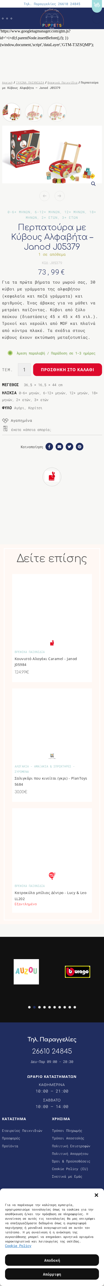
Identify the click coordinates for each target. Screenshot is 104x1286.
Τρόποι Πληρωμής (67, 1130)
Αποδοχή (52, 1260)
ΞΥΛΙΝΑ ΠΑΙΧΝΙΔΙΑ (30, 82)
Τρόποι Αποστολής (68, 1138)
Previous (44, 196)
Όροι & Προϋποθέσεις (71, 1161)
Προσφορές (11, 1138)
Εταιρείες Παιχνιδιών (22, 1130)
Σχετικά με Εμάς (67, 1176)
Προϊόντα (10, 1146)
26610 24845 (52, 1051)
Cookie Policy (18, 1245)
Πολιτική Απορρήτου (70, 1153)
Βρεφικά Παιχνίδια (62, 82)
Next (60, 196)
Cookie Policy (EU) (70, 1168)
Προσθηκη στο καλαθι (67, 369)
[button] (96, 1194)
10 (74, 1007)
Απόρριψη (52, 1274)
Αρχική (7, 82)
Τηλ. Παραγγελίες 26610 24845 (52, 4)
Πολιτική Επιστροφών (71, 1146)
